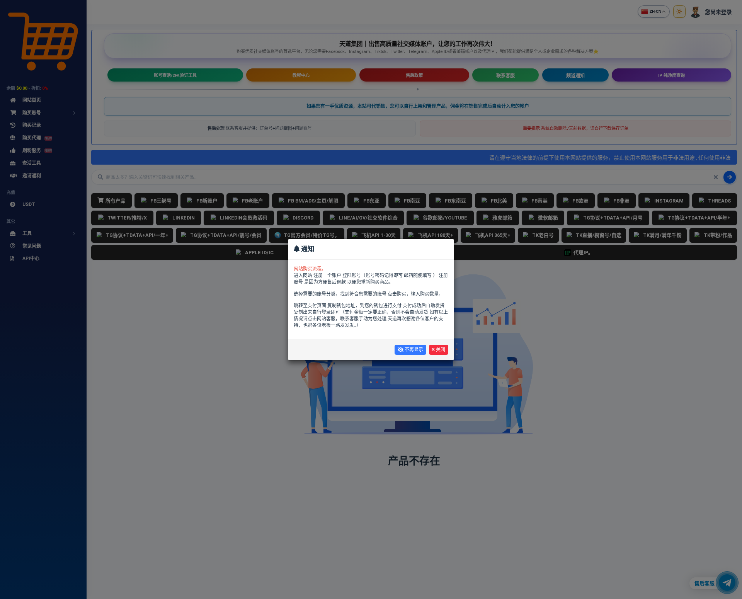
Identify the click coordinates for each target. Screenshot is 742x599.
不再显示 (413, 350)
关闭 (440, 350)
